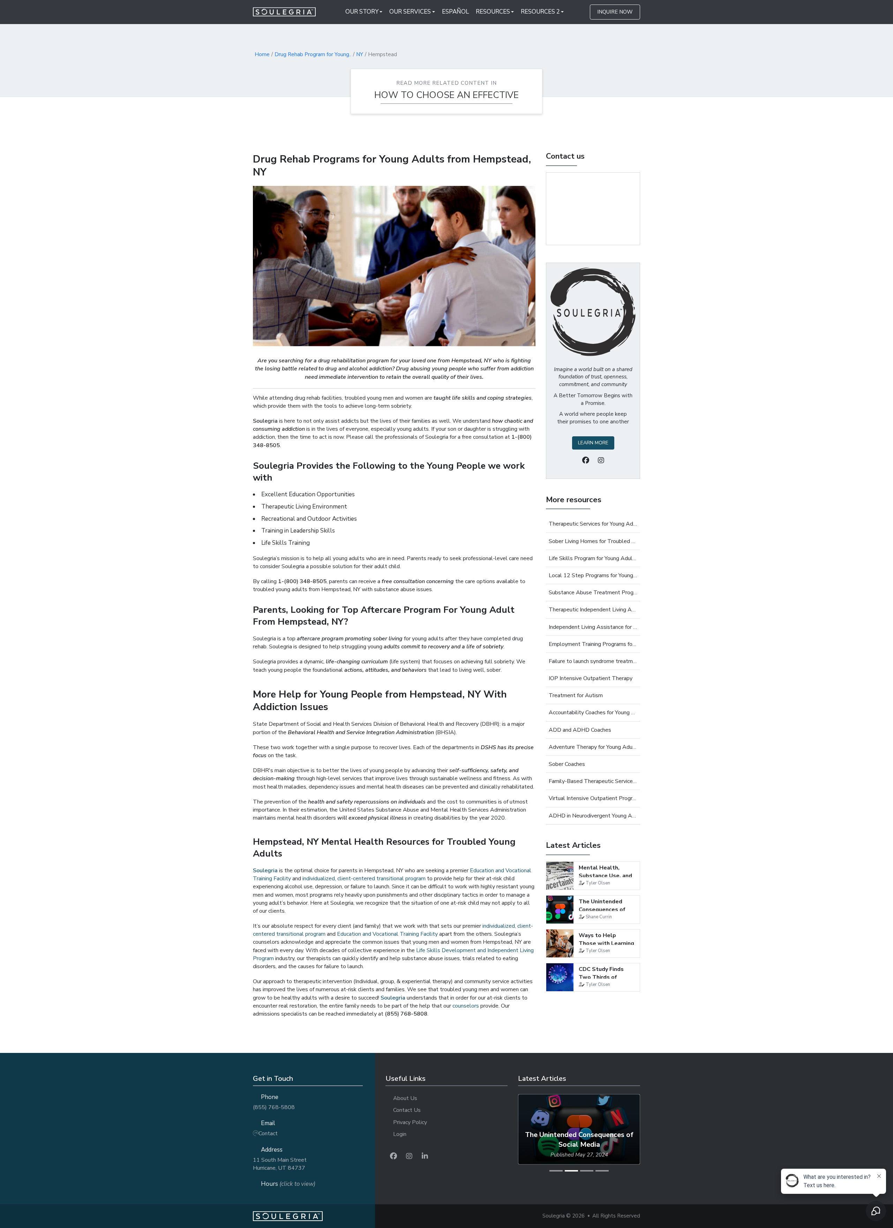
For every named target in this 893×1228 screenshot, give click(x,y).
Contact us (565, 156)
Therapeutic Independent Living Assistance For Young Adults (593, 609)
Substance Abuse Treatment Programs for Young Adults (593, 592)
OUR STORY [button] (361, 12)
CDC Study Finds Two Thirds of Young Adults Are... (605, 977)
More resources (573, 500)
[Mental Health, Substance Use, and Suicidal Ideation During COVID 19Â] (559, 876)
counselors (465, 1006)
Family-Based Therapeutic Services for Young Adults (593, 781)
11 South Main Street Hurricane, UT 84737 (280, 1164)
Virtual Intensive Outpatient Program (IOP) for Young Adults (593, 798)
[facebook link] (393, 1156)
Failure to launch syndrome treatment (593, 661)
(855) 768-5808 (274, 1107)
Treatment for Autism (576, 695)
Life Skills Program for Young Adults (593, 558)
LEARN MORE (593, 442)
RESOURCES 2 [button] (540, 12)
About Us (405, 1098)
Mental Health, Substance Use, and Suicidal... (605, 875)
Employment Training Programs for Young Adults (593, 644)
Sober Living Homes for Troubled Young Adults (593, 541)
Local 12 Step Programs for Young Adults (593, 575)
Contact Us (407, 1110)
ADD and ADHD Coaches (580, 730)
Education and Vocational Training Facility (387, 934)
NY (359, 54)
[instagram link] (409, 1156)
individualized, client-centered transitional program (364, 878)
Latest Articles (573, 845)
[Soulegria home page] (314, 1216)
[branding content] (288, 12)
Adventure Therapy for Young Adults (593, 747)
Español (455, 12)
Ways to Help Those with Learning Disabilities (606, 943)
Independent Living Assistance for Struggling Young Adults (593, 627)
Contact (268, 1133)
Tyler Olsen (598, 883)
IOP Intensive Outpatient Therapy (590, 678)
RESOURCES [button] (493, 12)
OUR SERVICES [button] (410, 12)
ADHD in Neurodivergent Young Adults (593, 816)
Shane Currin (599, 917)
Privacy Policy (410, 1122)
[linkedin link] (425, 1156)
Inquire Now (615, 11)
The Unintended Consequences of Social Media (602, 909)
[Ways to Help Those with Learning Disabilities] (559, 943)
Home (262, 54)
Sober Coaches (567, 764)
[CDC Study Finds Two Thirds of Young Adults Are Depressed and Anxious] (559, 977)
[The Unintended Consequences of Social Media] (559, 910)
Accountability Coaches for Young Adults (593, 712)
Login (399, 1134)
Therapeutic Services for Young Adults (593, 524)
